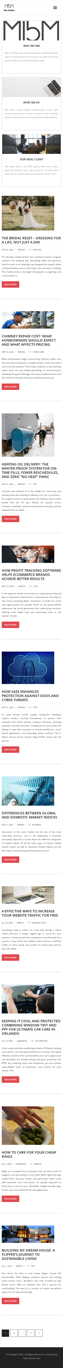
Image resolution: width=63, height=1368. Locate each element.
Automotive (41, 1041)
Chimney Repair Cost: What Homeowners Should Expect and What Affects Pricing (29, 340)
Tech (35, 586)
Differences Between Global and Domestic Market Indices (29, 815)
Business (36, 824)
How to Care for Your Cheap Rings (29, 1154)
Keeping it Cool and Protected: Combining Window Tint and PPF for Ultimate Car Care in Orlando (31, 1027)
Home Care (38, 352)
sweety (20, 922)
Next (39, 1333)
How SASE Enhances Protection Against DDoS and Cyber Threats (30, 695)
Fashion (37, 249)
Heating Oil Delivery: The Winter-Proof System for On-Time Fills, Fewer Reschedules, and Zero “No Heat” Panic (30, 470)
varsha (21, 249)
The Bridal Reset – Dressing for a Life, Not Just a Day (31, 240)
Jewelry (38, 1164)
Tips (35, 484)
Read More (12, 67)
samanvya (22, 1041)
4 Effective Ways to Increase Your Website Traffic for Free (30, 913)
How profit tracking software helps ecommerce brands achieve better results (31, 574)
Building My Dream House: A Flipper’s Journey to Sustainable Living (28, 1254)
